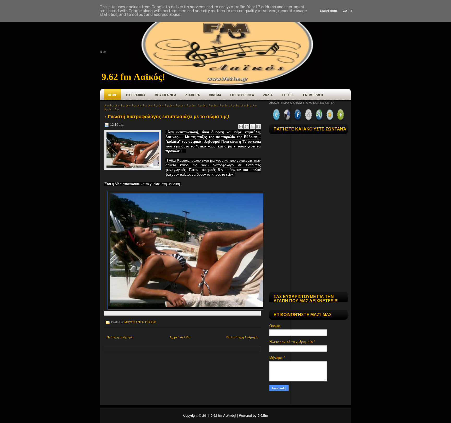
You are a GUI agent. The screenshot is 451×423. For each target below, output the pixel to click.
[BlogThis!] (246, 126)
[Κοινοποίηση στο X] (252, 126)
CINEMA (215, 95)
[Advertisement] (308, 255)
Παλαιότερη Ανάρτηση (242, 337)
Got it (348, 11)
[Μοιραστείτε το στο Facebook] (258, 126)
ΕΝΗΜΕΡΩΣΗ (313, 95)
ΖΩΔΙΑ (268, 95)
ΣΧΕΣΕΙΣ (288, 95)
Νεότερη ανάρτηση (120, 337)
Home (112, 95)
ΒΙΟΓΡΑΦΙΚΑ (136, 95)
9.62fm (263, 415)
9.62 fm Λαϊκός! (133, 77)
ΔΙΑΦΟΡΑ (192, 95)
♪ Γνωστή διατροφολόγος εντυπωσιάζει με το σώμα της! (166, 116)
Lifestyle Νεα (242, 95)
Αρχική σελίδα (180, 337)
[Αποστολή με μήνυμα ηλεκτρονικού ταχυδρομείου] (241, 126)
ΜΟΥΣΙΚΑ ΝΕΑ (165, 95)
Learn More (328, 11)
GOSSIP (150, 322)
